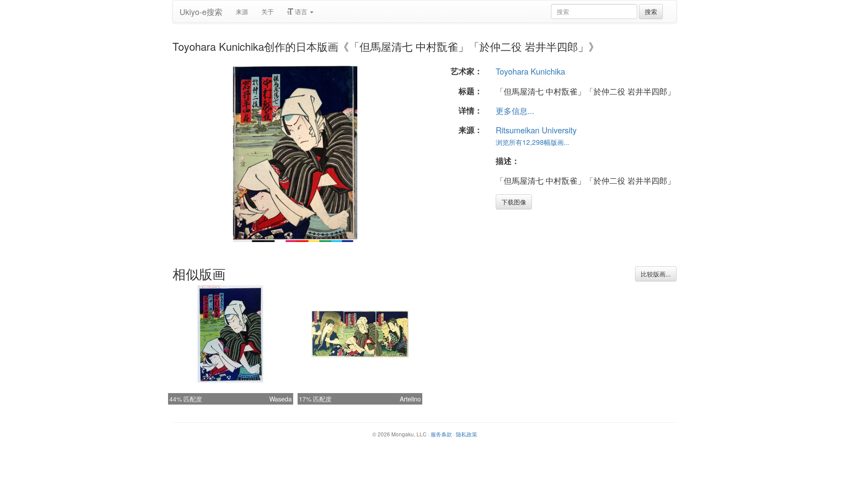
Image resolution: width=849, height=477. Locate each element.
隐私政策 (466, 434)
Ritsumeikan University (536, 130)
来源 (242, 11)
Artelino (410, 398)
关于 (267, 11)
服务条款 (441, 434)
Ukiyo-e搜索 (201, 11)
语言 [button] (301, 11)
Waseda (280, 398)
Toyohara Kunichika (530, 71)
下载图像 (513, 201)
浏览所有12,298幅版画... (532, 142)
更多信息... (515, 110)
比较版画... (656, 273)
